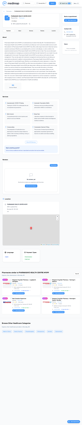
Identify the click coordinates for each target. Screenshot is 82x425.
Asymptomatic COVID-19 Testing (15, 103)
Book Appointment (72, 20)
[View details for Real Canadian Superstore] (21, 305)
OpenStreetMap (55, 244)
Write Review (54, 165)
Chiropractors (40, 331)
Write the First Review (31, 186)
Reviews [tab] (42, 30)
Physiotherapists (30, 331)
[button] (31, 228)
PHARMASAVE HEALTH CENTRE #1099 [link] (23, 11)
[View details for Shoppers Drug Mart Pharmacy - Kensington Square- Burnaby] (61, 305)
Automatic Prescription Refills (41, 103)
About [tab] (19, 30)
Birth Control (10, 114)
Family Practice (18, 331)
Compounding (10, 127)
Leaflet (43, 244)
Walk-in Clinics (7, 331)
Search (52, 3)
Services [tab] (31, 30)
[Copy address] (29, 24)
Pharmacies (9, 11)
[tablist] (31, 30)
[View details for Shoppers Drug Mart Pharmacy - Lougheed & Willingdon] (21, 286)
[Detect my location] (46, 3)
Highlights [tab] (8, 30)
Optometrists (58, 331)
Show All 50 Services (31, 142)
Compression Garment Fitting (41, 127)
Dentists (50, 331)
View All (77, 273)
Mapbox (49, 244)
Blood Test (37, 114)
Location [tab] (54, 30)
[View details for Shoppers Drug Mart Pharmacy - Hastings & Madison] (61, 286)
